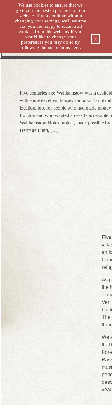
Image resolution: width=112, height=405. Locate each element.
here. (76, 47)
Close (98, 40)
